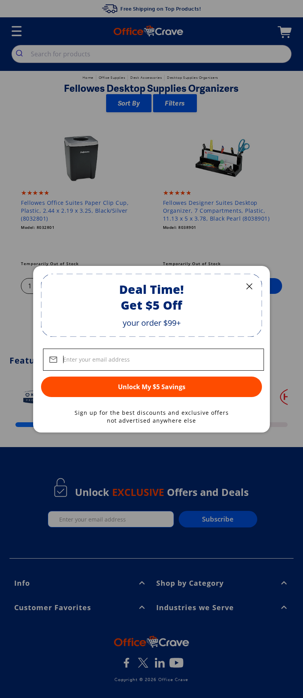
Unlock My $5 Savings (151, 386)
